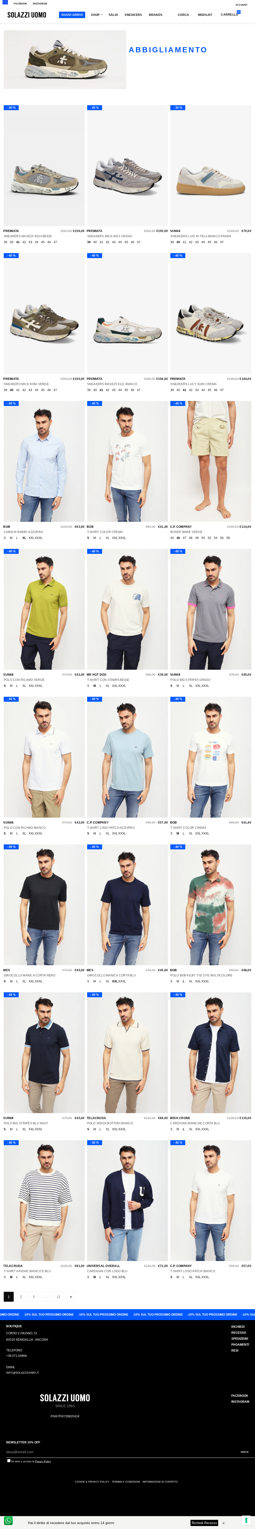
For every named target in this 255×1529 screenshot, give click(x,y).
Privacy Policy (43, 1461)
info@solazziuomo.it (22, 1372)
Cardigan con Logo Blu (107, 1271)
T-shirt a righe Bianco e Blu (27, 1271)
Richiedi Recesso (204, 1523)
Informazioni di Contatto (160, 1481)
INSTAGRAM (40, 3)
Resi (234, 1350)
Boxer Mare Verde (186, 532)
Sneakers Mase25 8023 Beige (28, 236)
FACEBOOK (20, 3)
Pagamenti (240, 1344)
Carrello (229, 14)
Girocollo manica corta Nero (29, 975)
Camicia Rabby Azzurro (23, 532)
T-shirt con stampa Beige (108, 680)
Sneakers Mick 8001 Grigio (109, 236)
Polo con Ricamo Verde (24, 680)
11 (59, 1297)
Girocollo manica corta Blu (111, 975)
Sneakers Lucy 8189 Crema (193, 384)
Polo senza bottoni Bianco (110, 1123)
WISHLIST (205, 15)
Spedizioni (239, 1338)
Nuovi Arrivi (72, 15)
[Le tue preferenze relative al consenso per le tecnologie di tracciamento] (246, 1520)
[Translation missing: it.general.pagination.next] (71, 1297)
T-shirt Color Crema (105, 532)
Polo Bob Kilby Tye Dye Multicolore (201, 975)
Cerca (183, 15)
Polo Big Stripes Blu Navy (26, 1123)
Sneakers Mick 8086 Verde (26, 384)
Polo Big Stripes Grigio (190, 680)
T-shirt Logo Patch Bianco (192, 1271)
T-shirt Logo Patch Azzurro (111, 828)
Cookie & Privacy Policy (92, 1481)
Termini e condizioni (126, 1481)
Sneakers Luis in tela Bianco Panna (200, 236)
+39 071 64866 (16, 1356)
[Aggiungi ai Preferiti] (43, 168)
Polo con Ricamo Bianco (25, 828)
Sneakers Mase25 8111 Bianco (112, 384)
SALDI (113, 15)
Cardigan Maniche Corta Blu (195, 1123)
